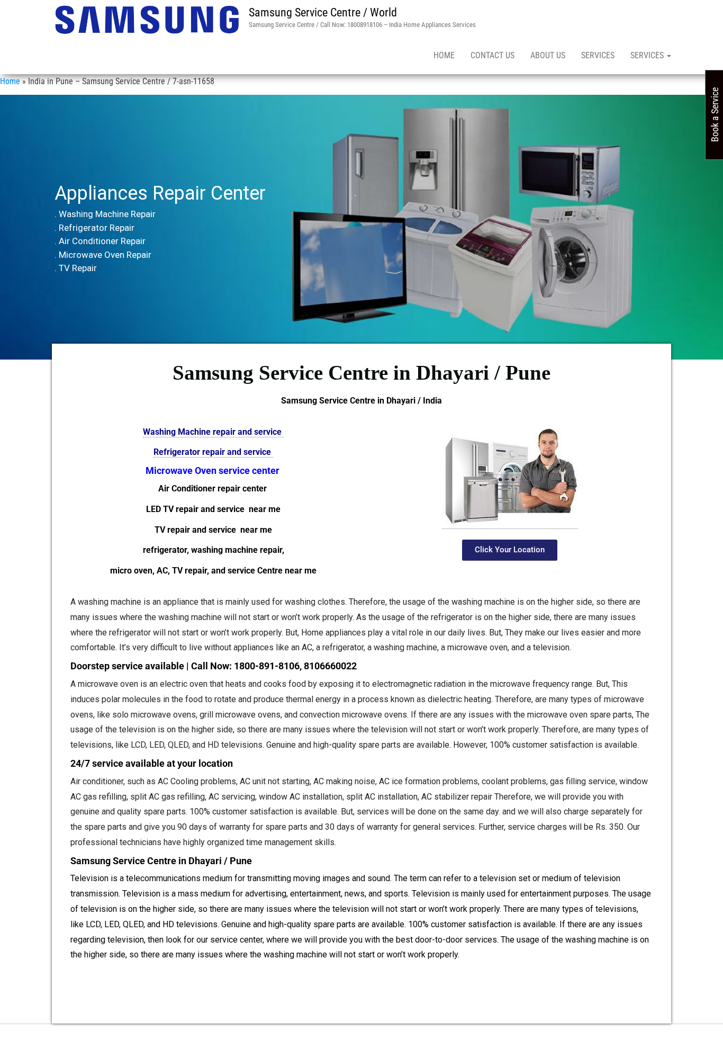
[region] (361, 227)
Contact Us (492, 55)
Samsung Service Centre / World (323, 12)
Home (444, 55)
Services (597, 55)
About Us (547, 55)
